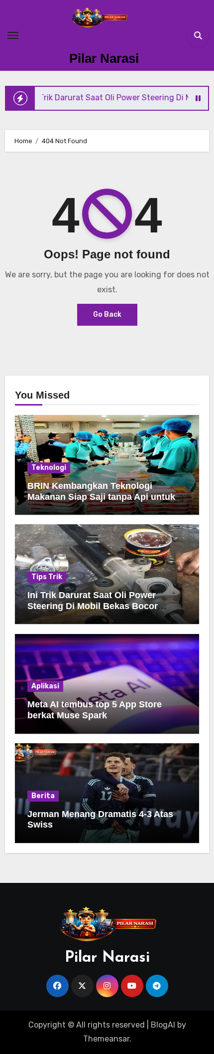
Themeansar (106, 1039)
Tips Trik (46, 577)
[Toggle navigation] (13, 35)
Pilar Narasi (104, 58)
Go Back (107, 314)
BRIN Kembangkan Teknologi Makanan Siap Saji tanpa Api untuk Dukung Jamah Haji (101, 496)
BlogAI (163, 1025)
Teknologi (48, 467)
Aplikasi (45, 686)
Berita (43, 796)
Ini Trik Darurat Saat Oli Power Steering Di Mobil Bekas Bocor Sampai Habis (92, 606)
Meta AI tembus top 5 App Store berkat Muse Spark (94, 709)
